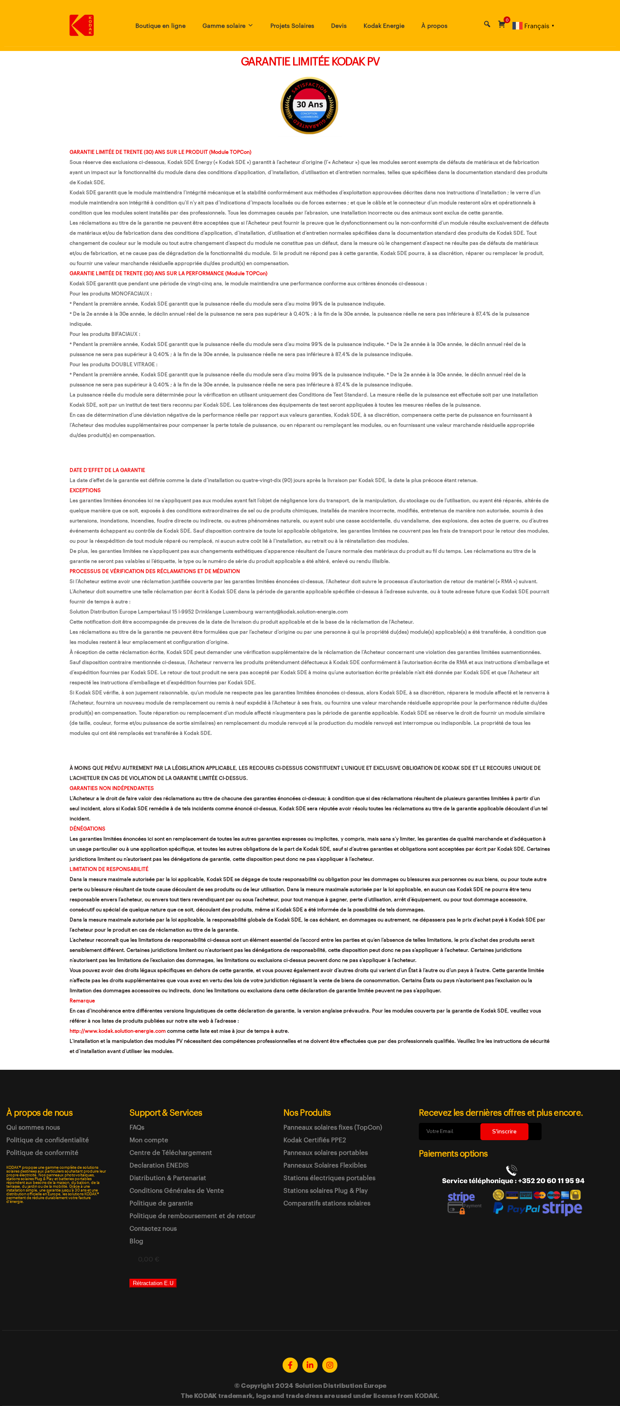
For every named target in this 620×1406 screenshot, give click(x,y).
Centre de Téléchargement (170, 1152)
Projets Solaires (292, 25)
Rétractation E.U (153, 1283)
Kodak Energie (384, 25)
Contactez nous (153, 1228)
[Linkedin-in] (310, 1365)
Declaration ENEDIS (159, 1165)
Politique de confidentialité (47, 1140)
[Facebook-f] (290, 1365)
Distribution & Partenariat (167, 1177)
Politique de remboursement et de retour (192, 1215)
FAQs (136, 1127)
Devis (339, 25)
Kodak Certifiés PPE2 (314, 1140)
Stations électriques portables (329, 1177)
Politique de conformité (42, 1152)
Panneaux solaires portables (325, 1152)
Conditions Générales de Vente (176, 1190)
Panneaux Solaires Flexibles (325, 1165)
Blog (136, 1241)
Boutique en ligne (160, 25)
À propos (434, 25)
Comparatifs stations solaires (326, 1203)
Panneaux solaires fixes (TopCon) (332, 1127)
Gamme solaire (223, 25)
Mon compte (148, 1140)
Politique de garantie (161, 1203)
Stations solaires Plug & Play (325, 1190)
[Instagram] (329, 1365)
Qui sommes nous (33, 1127)
